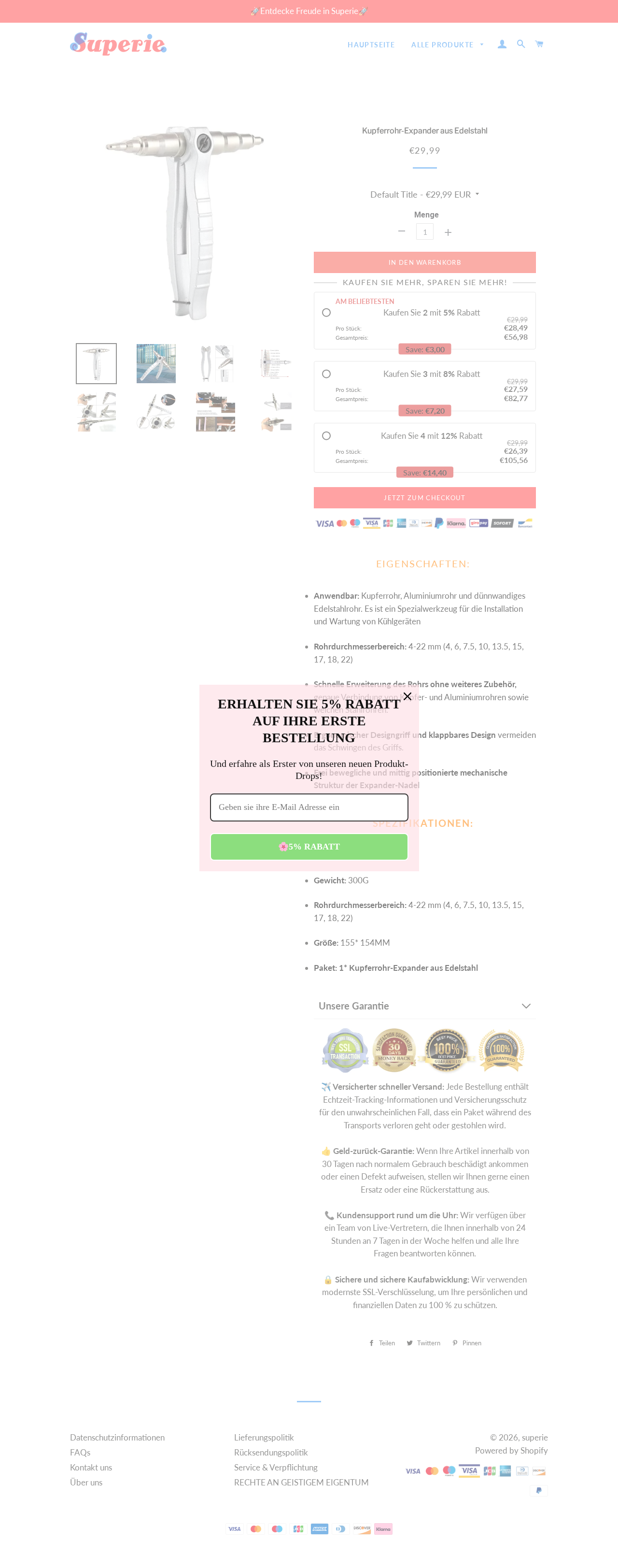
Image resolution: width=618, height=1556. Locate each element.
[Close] (407, 696)
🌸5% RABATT (309, 846)
